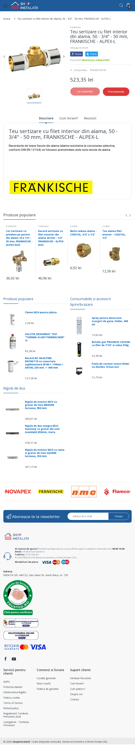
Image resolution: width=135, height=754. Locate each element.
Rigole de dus (14, 388)
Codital (73, 226)
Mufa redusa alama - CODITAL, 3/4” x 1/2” (83, 232)
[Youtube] (14, 660)
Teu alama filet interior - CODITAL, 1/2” (114, 234)
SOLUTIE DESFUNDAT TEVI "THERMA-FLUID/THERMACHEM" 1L (45, 337)
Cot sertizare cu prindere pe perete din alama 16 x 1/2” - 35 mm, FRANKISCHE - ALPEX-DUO (19, 237)
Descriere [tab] (46, 118)
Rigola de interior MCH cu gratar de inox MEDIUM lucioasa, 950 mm (41, 405)
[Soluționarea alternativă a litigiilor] (21, 622)
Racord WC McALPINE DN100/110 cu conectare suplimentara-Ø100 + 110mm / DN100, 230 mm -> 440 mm (44, 363)
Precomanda (116, 91)
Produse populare (18, 298)
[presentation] (126, 215)
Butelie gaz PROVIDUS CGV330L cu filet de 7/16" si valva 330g (111, 343)
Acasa (6, 18)
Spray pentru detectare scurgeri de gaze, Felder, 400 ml (110, 321)
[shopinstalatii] (24, 5)
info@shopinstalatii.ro (33, 551)
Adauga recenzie (79, 47)
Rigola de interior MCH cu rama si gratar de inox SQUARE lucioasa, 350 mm (44, 453)
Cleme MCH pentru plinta (41, 312)
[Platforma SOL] (21, 635)
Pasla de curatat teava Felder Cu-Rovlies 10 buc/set (110, 365)
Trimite (119, 516)
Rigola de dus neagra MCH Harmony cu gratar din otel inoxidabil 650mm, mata (42, 429)
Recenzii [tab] (90, 118)
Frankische (75, 27)
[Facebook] (5, 660)
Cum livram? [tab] (68, 118)
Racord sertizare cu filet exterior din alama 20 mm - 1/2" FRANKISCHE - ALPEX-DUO (51, 237)
